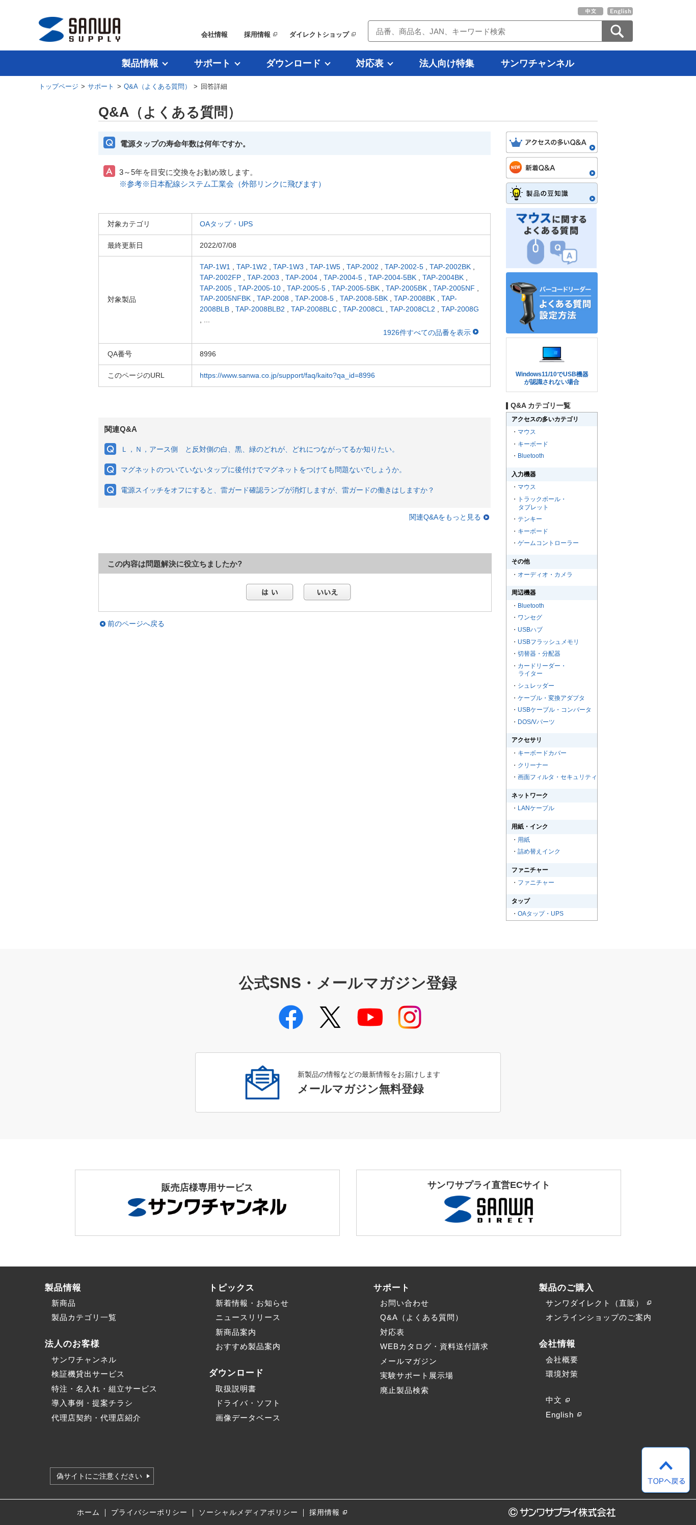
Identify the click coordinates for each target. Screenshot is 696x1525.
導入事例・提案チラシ (92, 1403)
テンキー (530, 519)
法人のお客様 (72, 1343)
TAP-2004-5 (343, 277)
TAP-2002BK (450, 267)
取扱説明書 (236, 1388)
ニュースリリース (248, 1317)
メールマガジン (408, 1361)
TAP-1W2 (251, 267)
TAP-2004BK (443, 277)
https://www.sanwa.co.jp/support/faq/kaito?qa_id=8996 (287, 375)
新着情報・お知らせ (252, 1303)
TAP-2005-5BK (356, 288)
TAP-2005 (216, 288)
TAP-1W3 (288, 267)
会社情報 (214, 34)
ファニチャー (536, 882)
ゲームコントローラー (548, 543)
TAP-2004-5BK (392, 277)
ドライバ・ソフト (248, 1403)
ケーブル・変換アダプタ (551, 698)
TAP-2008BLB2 (260, 309)
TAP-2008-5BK (364, 298)
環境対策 (562, 1373)
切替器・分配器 (539, 653)
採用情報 (257, 34)
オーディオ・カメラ (545, 574)
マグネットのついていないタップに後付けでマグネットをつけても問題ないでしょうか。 (263, 470)
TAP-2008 (273, 298)
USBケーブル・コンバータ (555, 709)
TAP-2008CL (363, 309)
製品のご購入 (566, 1287)
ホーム (88, 1512)
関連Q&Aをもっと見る (445, 517)
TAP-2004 (301, 277)
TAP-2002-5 (404, 267)
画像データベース (248, 1417)
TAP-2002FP (220, 277)
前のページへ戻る (136, 624)
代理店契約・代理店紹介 (96, 1417)
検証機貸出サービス (88, 1373)
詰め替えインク (539, 851)
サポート (212, 63)
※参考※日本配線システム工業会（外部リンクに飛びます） (222, 183)
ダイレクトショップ (319, 34)
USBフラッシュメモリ (548, 641)
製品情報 (140, 63)
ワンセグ (530, 617)
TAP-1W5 (325, 267)
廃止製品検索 (404, 1390)
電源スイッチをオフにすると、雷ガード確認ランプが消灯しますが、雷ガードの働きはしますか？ (278, 490)
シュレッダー (536, 685)
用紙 (524, 839)
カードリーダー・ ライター (542, 670)
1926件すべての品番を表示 (428, 332)
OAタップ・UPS (226, 224)
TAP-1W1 (215, 267)
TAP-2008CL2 (412, 309)
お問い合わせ (404, 1303)
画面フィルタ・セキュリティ (557, 777)
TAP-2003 (263, 277)
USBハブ (530, 629)
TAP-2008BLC (314, 309)
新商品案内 (236, 1332)
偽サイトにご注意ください (99, 1476)
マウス (527, 431)
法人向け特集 (446, 63)
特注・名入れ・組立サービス (104, 1388)
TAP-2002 (362, 267)
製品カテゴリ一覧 (84, 1317)
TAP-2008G (460, 309)
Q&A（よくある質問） (157, 86)
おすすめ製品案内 (248, 1346)
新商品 (63, 1303)
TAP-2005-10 (259, 288)
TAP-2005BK (406, 288)
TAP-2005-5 (306, 288)
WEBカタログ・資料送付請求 (434, 1346)
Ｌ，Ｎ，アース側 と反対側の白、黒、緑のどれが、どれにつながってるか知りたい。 (260, 449)
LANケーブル (536, 808)
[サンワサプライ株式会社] (79, 29)
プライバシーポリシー (149, 1512)
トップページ (58, 86)
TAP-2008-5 (314, 298)
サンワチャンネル (537, 63)
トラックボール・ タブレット (542, 503)
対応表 (370, 63)
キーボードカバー (542, 753)
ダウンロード (293, 63)
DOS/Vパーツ (536, 722)
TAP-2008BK (414, 298)
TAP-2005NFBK (225, 298)
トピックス (232, 1287)
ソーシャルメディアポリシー (248, 1512)
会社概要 (562, 1359)
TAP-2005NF (454, 288)
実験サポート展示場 (416, 1375)
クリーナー (533, 765)
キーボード (533, 444)
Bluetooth (531, 455)
